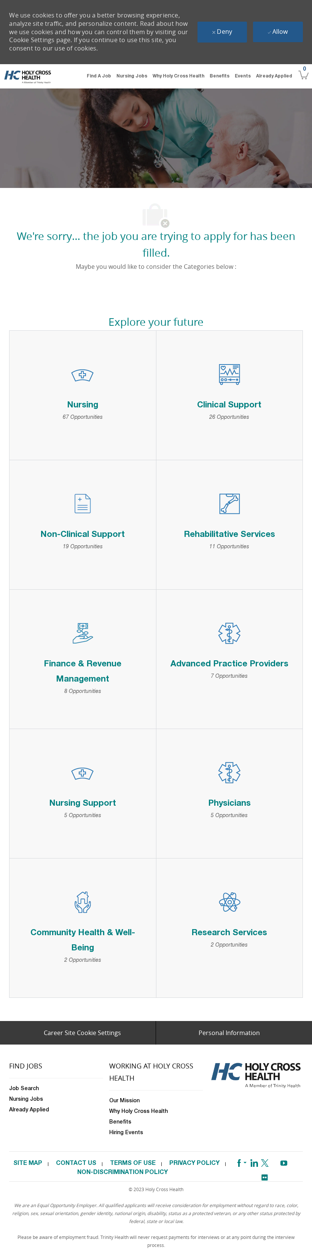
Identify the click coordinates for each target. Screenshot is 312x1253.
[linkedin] (254, 1162)
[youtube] (284, 1162)
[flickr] (264, 1175)
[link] (27, 77)
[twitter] (265, 1162)
